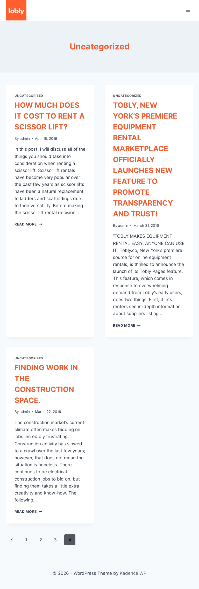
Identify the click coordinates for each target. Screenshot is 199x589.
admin (25, 138)
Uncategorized (29, 96)
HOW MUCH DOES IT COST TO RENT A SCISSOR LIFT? (50, 116)
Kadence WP (133, 573)
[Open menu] (188, 10)
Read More (28, 224)
